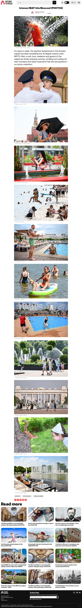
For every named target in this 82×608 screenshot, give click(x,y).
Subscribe (34, 593)
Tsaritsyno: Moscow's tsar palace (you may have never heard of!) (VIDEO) (67, 545)
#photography (27, 496)
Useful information (72, 5)
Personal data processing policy (7, 598)
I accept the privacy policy (36, 599)
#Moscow (17, 496)
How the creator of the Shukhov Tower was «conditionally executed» (67, 524)
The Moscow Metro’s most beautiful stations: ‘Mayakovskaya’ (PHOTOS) (39, 565)
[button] (52, 2)
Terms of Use (4, 600)
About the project (5, 596)
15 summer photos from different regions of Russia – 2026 (13, 586)
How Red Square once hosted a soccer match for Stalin (67, 586)
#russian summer (38, 496)
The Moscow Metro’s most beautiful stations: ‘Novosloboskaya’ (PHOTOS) (39, 586)
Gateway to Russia (39, 12)
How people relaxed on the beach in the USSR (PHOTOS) (40, 545)
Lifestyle (49, 13)
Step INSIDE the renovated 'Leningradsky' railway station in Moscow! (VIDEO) (14, 565)
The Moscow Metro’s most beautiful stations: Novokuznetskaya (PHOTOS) (12, 524)
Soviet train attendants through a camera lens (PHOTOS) (40, 524)
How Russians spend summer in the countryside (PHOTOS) (66, 565)
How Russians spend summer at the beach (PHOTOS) (12, 545)
